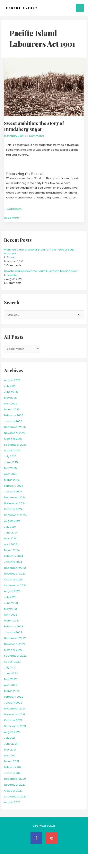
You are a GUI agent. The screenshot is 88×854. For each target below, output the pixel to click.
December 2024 (15, 497)
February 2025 (13, 486)
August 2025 (12, 450)
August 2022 (12, 661)
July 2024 (10, 527)
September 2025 (15, 444)
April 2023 (10, 614)
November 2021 (14, 714)
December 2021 (14, 708)
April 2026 (10, 403)
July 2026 (10, 386)
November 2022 (15, 644)
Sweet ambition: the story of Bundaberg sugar (34, 126)
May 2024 (10, 538)
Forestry (12, 275)
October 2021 (13, 720)
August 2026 (12, 380)
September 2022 (15, 655)
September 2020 (15, 796)
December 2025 (15, 427)
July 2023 (10, 597)
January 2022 (13, 702)
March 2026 (12, 409)
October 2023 (13, 579)
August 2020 (12, 802)
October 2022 (13, 650)
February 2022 (13, 696)
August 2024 (12, 521)
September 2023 (15, 585)
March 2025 (12, 480)
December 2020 (15, 779)
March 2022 (12, 691)
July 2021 (10, 737)
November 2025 (15, 433)
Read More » (12, 217)
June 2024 (11, 532)
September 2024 (15, 515)
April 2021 (10, 755)
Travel (11, 257)
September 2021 (15, 726)
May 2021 (10, 749)
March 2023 (12, 620)
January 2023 (13, 632)
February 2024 (13, 556)
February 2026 (13, 415)
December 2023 (15, 568)
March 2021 (11, 761)
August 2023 (12, 591)
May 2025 (10, 468)
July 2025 (10, 456)
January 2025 (13, 491)
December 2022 (15, 638)
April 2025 (10, 474)
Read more (14, 209)
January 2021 (12, 773)
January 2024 (13, 562)
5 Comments (35, 136)
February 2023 (13, 626)
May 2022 (10, 679)
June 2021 (10, 743)
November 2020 (15, 784)
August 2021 (12, 732)
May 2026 (10, 398)
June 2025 (11, 462)
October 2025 (13, 439)
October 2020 (13, 790)
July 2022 (10, 667)
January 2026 (13, 421)
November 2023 (15, 573)
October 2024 (13, 509)
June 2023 (11, 603)
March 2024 (12, 550)
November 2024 (15, 503)
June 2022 (11, 673)
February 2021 (13, 767)
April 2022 (10, 685)
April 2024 (10, 544)
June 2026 (11, 392)
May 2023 (10, 609)
